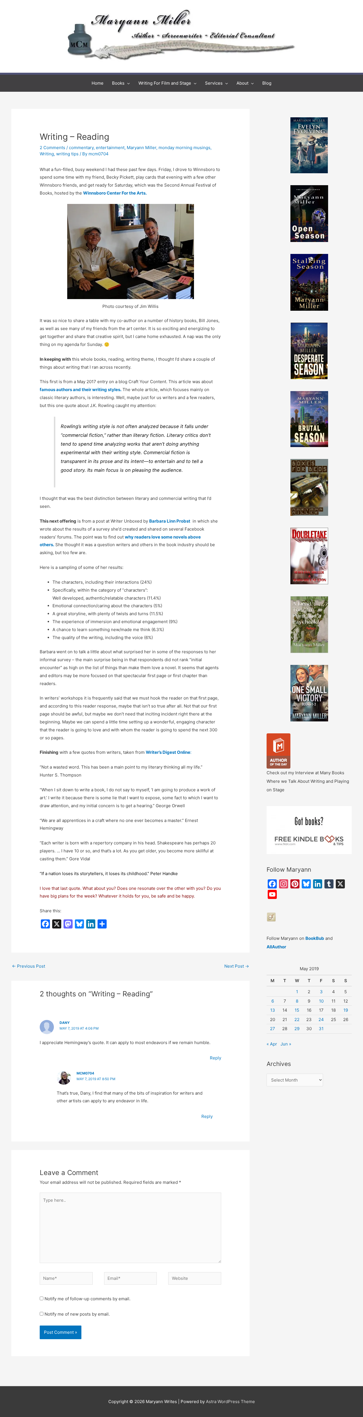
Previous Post (28, 966)
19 (345, 1010)
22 (296, 1019)
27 (272, 1028)
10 (321, 1001)
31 (321, 1028)
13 (272, 1010)
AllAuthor (276, 946)
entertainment (110, 147)
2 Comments (52, 147)
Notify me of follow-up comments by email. (87, 1298)
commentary (81, 147)
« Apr (272, 1044)
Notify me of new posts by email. (77, 1314)
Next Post (236, 966)
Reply (215, 1058)
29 (296, 1028)
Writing (47, 153)
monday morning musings (184, 147)
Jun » (285, 1044)
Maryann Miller (141, 147)
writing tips (67, 153)
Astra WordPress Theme (230, 1401)
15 (297, 1010)
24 (321, 1019)
